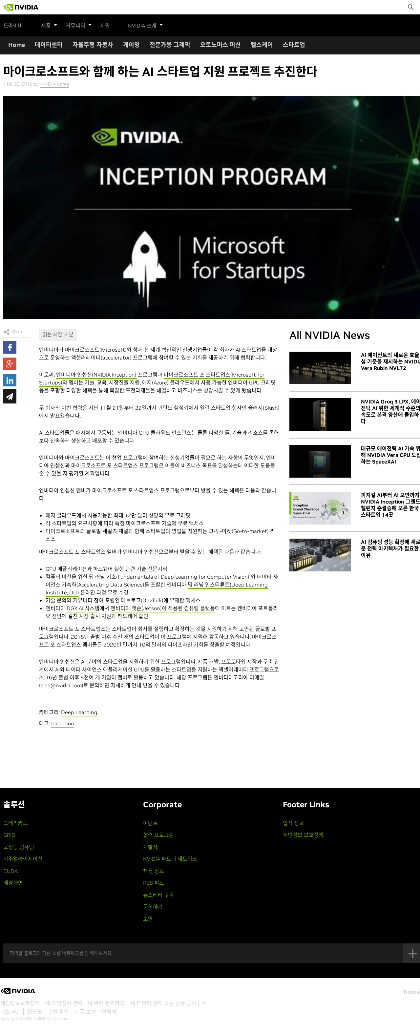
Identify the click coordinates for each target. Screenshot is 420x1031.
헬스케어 (262, 45)
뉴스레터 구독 (158, 895)
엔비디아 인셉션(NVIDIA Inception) (96, 374)
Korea (412, 991)
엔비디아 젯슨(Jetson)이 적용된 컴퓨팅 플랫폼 (163, 608)
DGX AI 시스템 (83, 608)
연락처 (109, 1011)
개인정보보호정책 (20, 1003)
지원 (105, 25)
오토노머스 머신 (220, 45)
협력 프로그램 (158, 835)
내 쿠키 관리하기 (106, 1003)
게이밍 (131, 45)
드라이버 (13, 25)
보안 (148, 919)
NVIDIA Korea (54, 84)
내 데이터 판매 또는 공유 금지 (163, 1003)
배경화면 (13, 882)
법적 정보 (293, 823)
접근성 (34, 1011)
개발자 (150, 847)
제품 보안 (85, 1011)
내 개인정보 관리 (64, 1003)
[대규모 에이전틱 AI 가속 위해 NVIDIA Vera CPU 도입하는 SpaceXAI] (320, 461)
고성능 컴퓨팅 (18, 847)
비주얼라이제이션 (23, 859)
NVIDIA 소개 (142, 25)
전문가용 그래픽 (170, 45)
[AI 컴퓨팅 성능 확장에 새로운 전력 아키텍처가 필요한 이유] (320, 555)
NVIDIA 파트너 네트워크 (170, 859)
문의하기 (153, 906)
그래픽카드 (15, 823)
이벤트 (150, 823)
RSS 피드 (153, 882)
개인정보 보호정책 (303, 835)
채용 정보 (153, 871)
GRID (9, 835)
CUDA (10, 871)
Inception (62, 723)
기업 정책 (58, 1011)
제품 (46, 25)
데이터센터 (49, 45)
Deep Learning (79, 712)
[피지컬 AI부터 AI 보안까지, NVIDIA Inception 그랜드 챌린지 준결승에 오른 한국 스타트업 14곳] (320, 508)
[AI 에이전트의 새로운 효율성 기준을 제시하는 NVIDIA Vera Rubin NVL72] (320, 368)
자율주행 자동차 (93, 45)
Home (16, 45)
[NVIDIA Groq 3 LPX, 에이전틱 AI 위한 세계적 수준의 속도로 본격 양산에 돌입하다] (320, 414)
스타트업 (294, 45)
